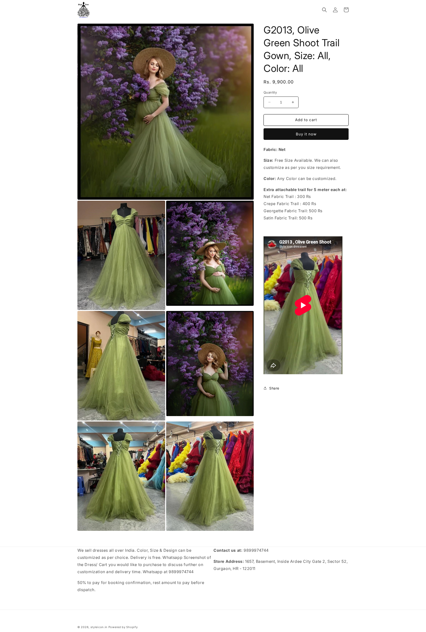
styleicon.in (98, 627)
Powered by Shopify (123, 627)
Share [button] (274, 388)
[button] (324, 9)
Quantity (270, 92)
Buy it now (306, 134)
